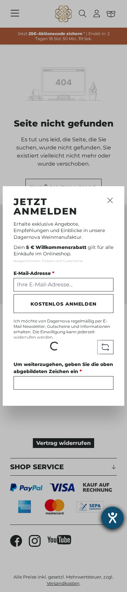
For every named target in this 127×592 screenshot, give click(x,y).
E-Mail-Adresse (34, 273)
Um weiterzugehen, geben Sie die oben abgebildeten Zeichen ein (63, 367)
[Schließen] (110, 200)
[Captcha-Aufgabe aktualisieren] (105, 347)
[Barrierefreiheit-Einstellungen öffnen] (112, 518)
